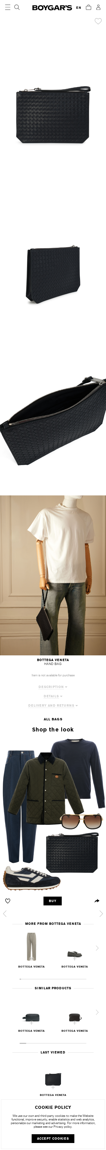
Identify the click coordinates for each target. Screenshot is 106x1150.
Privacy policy (63, 1127)
